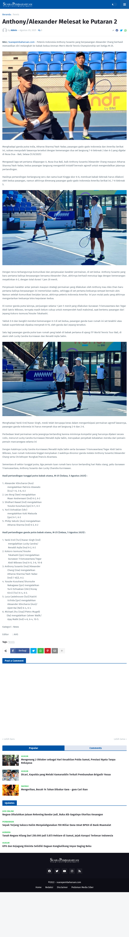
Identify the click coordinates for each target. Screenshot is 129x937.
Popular (33, 748)
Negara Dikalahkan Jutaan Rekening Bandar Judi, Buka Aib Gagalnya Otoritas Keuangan (52, 814)
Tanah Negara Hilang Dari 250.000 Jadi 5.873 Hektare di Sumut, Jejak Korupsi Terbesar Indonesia (57, 835)
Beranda (6, 15)
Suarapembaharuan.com (21, 42)
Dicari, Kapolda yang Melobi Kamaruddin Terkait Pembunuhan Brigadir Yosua (66, 774)
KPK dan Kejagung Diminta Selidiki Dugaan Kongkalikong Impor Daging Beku (46, 846)
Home (39, 887)
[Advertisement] (64, 914)
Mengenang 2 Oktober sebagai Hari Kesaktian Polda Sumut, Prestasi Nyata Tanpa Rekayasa (68, 761)
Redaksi (49, 887)
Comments (96, 748)
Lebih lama (119, 739)
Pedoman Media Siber (82, 887)
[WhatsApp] (125, 30)
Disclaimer (62, 887)
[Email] (55, 650)
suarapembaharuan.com (69, 882)
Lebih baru (9, 739)
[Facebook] (117, 30)
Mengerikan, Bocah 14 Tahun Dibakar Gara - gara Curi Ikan (54, 789)
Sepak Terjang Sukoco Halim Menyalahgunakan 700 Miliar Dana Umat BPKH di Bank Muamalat (56, 825)
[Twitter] (121, 30)
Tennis (16, 15)
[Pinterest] (48, 650)
